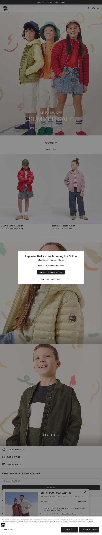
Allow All (69, 530)
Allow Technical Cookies (89, 530)
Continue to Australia (51, 279)
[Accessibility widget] (3, 525)
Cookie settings (7, 529)
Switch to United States (51, 272)
